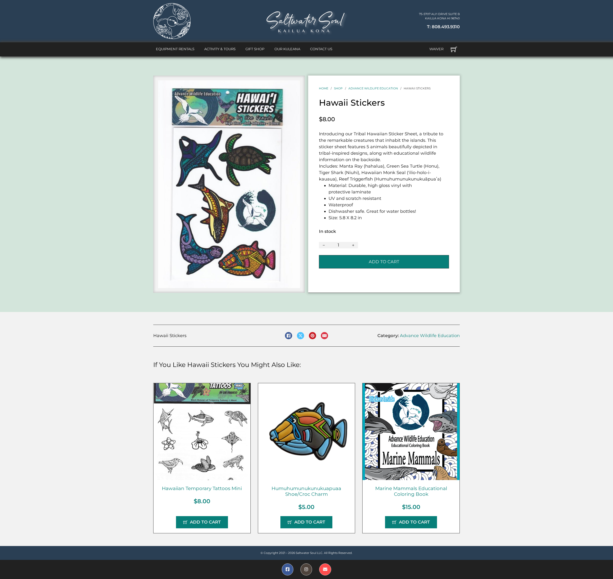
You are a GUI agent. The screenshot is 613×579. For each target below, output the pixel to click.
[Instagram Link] (306, 569)
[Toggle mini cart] (454, 49)
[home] (172, 21)
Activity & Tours (220, 49)
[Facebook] (288, 335)
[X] (300, 335)
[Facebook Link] (287, 569)
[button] (293, 87)
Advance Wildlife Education (373, 88)
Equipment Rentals (175, 49)
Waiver (436, 49)
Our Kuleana (287, 49)
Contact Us (321, 49)
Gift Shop (254, 49)
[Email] (324, 335)
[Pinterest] (312, 335)
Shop (338, 88)
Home (323, 88)
